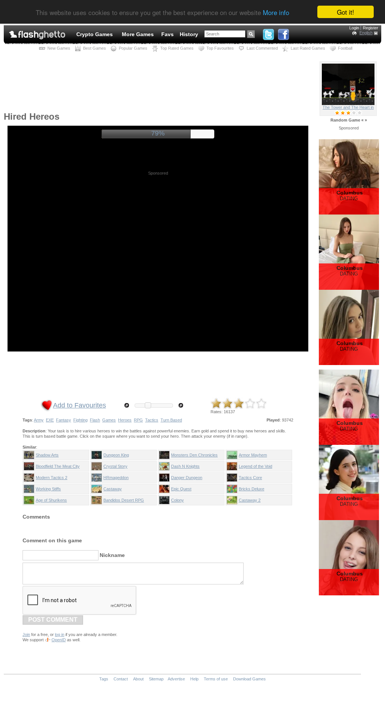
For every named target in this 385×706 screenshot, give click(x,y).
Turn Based (171, 420)
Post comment (52, 619)
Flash (95, 420)
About (138, 679)
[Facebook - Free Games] (283, 33)
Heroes (125, 420)
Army (39, 420)
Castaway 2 (250, 500)
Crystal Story (115, 466)
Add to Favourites (79, 405)
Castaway (112, 489)
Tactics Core (250, 477)
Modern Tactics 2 (51, 477)
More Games (138, 34)
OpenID (59, 640)
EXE (50, 420)
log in (59, 634)
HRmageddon (116, 477)
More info (276, 12)
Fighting (80, 420)
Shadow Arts (47, 455)
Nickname (112, 555)
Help (194, 679)
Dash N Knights (185, 466)
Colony (177, 500)
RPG (138, 420)
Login (354, 28)
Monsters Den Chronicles (194, 455)
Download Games (249, 679)
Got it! (345, 12)
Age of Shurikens (51, 500)
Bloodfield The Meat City (58, 466)
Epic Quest (181, 489)
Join (26, 634)
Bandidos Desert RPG (123, 500)
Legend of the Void (255, 466)
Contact (121, 679)
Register (370, 28)
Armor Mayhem (253, 455)
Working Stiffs (48, 489)
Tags (103, 679)
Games (109, 420)
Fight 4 (348, 107)
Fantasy (63, 420)
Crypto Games (94, 34)
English (366, 32)
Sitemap (156, 679)
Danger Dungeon (186, 477)
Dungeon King (116, 455)
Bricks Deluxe (251, 489)
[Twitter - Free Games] (268, 33)
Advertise (176, 679)
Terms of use (216, 679)
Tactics (151, 420)
